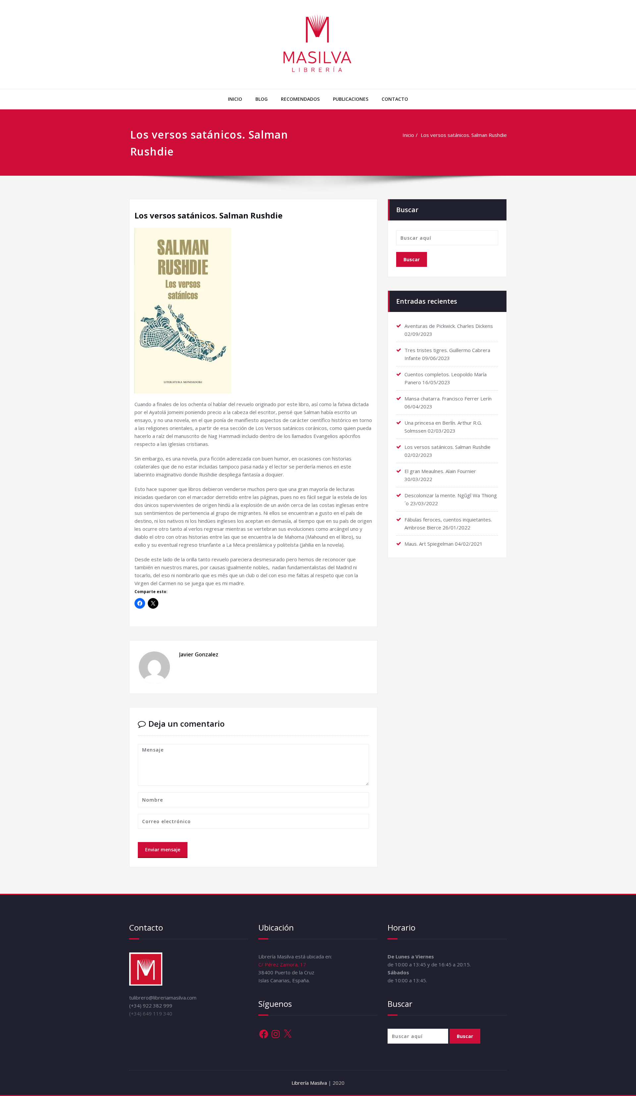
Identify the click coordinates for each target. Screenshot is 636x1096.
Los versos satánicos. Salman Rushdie (464, 135)
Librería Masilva (310, 1082)
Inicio (408, 135)
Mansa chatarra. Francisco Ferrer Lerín (448, 398)
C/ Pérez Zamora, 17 (282, 964)
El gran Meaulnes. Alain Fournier (440, 471)
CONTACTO (395, 99)
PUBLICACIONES (350, 99)
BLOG (261, 99)
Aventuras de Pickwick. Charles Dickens (448, 326)
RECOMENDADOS (300, 99)
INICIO (235, 99)
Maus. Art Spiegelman (428, 543)
